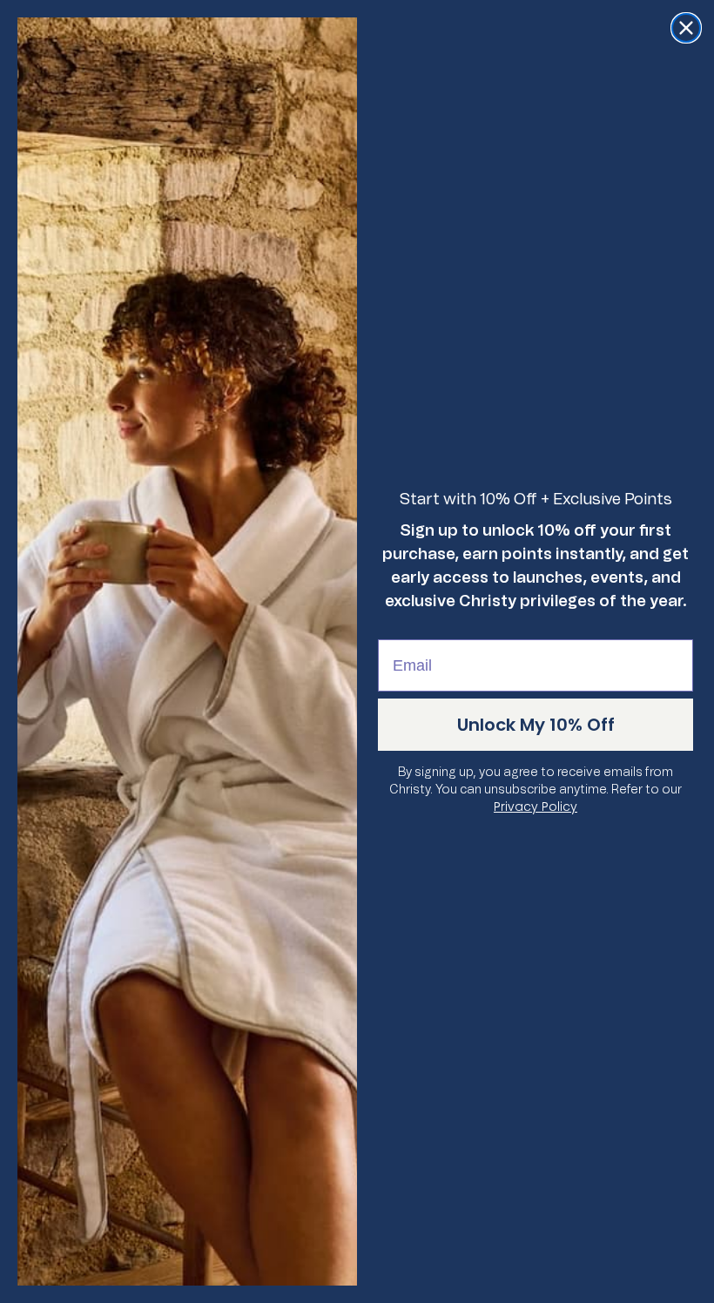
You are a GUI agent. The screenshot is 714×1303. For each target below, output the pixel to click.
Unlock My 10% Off (536, 724)
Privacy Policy (535, 806)
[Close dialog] (686, 28)
